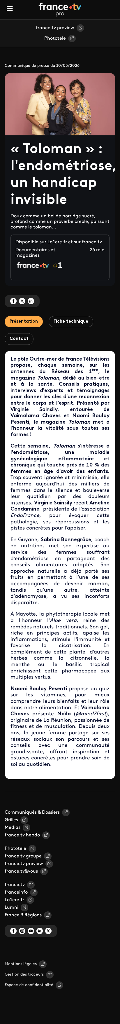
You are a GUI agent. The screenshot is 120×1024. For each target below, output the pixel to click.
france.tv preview (55, 28)
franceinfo (16, 892)
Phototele (55, 38)
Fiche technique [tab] (71, 321)
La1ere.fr (14, 900)
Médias (12, 827)
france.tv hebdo (22, 835)
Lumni (11, 907)
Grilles (11, 820)
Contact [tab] (19, 339)
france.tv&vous (21, 871)
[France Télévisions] (60, 10)
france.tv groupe (23, 856)
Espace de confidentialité (29, 985)
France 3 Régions (23, 915)
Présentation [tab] (24, 321)
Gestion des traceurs (24, 974)
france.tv (15, 885)
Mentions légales (21, 964)
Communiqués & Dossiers (32, 812)
